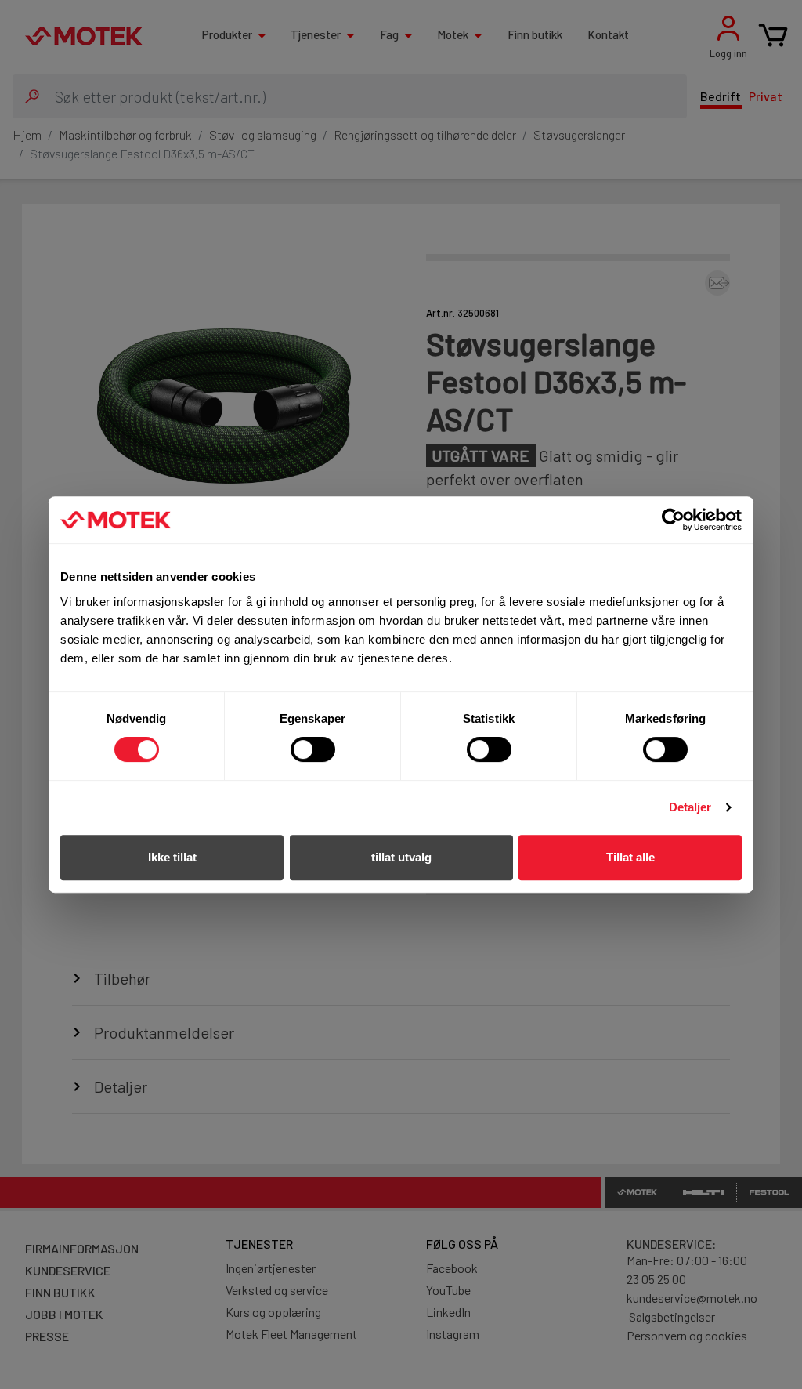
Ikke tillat (172, 857)
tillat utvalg (401, 857)
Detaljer (690, 807)
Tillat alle (630, 857)
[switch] (313, 749)
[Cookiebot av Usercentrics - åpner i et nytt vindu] (673, 519)
